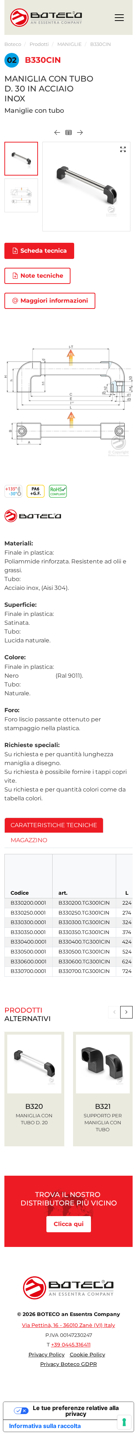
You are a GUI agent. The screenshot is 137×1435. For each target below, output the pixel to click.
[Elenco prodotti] (68, 132)
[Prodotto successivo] (79, 132)
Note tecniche (41, 275)
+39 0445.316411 (71, 1344)
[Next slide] (126, 1012)
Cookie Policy (87, 1354)
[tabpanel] (68, 915)
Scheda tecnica (43, 250)
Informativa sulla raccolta (45, 1425)
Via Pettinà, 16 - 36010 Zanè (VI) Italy (68, 1325)
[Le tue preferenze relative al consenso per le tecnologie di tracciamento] (124, 1422)
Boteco (12, 44)
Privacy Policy (46, 1354)
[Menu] (119, 19)
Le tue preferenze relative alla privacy (76, 1410)
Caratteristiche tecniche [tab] (54, 825)
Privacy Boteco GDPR (68, 1364)
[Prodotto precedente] (57, 132)
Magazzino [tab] (29, 840)
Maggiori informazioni (53, 300)
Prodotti (39, 44)
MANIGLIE (69, 44)
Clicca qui (69, 1224)
